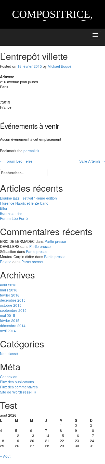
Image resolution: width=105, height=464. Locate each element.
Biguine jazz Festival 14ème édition (28, 198)
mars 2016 (8, 289)
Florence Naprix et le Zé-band (24, 203)
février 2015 (9, 320)
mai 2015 (7, 315)
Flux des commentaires (19, 386)
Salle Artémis (92, 161)
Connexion (8, 376)
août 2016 (8, 284)
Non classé (9, 353)
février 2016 (9, 295)
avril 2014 (8, 330)
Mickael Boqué (59, 66)
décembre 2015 (12, 300)
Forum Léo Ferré (16, 161)
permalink (31, 150)
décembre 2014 (12, 325)
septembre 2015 (13, 310)
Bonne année (11, 213)
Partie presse (55, 241)
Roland (5, 261)
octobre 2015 (10, 305)
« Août (5, 456)
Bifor (3, 208)
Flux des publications (17, 381)
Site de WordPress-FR (18, 392)
